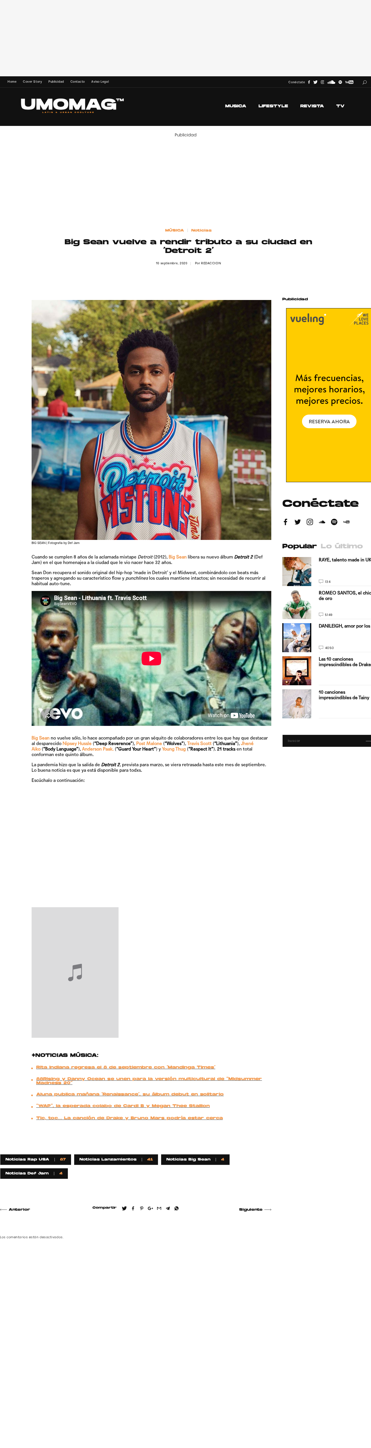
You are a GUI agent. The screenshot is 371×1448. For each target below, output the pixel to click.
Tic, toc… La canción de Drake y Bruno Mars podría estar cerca (129, 1118)
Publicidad (56, 82)
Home (12, 82)
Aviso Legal (100, 82)
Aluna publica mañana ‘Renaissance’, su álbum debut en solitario (130, 1095)
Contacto (77, 82)
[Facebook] (309, 82)
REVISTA (312, 106)
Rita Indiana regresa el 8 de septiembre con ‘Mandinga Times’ (125, 1068)
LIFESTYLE (273, 106)
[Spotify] (340, 82)
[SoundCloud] (331, 82)
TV (340, 106)
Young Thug (174, 749)
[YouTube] (349, 82)
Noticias (201, 230)
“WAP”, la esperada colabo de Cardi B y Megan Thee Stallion (123, 1106)
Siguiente (251, 1210)
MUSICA (235, 106)
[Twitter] (315, 82)
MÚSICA (174, 230)
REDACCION (211, 263)
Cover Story (32, 82)
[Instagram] (322, 82)
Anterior (19, 1210)
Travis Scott (199, 743)
